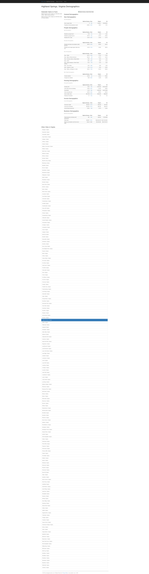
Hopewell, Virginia (45, 327)
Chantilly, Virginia (45, 203)
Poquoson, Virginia (45, 446)
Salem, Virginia (45, 474)
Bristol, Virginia (45, 177)
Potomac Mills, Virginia (46, 450)
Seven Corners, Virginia (46, 479)
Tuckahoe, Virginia (45, 519)
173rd (91, 47)
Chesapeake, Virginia (46, 210)
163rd (91, 104)
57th (91, 62)
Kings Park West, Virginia (47, 341)
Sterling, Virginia (45, 498)
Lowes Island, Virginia (46, 379)
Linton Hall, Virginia (45, 372)
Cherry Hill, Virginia (45, 208)
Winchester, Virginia (46, 548)
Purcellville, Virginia (45, 455)
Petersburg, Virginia (46, 441)
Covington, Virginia (45, 224)
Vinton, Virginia (45, 529)
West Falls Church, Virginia (47, 541)
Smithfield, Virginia (45, 484)
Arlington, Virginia (45, 139)
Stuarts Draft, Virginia (46, 505)
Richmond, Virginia (45, 465)
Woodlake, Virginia (45, 555)
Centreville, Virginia (45, 198)
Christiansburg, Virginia (46, 215)
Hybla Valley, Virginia (46, 331)
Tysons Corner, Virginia (46, 522)
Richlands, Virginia (45, 462)
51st (91, 35)
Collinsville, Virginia (45, 217)
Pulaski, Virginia (45, 453)
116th (91, 92)
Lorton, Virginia (45, 377)
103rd (91, 120)
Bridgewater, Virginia (46, 174)
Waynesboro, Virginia (46, 538)
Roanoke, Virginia (45, 467)
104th (91, 88)
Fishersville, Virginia (46, 270)
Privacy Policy (65, 572)
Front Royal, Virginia (46, 291)
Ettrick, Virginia (45, 253)
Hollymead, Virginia (45, 324)
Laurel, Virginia (45, 360)
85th (91, 117)
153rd (91, 44)
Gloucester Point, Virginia (47, 303)
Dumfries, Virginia (45, 243)
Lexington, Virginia (45, 367)
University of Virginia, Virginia (47, 524)
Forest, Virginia (45, 274)
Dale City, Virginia (45, 234)
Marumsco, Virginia (45, 400)
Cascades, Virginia (45, 193)
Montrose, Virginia (45, 417)
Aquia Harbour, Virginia (46, 136)
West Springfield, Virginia (46, 543)
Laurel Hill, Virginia (45, 362)
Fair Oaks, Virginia (45, 262)
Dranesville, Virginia (46, 239)
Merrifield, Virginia (45, 412)
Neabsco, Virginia (45, 422)
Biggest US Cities (59, 1)
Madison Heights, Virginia (47, 384)
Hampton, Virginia (45, 312)
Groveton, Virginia (45, 310)
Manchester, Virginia (46, 391)
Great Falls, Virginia (46, 305)
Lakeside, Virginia (45, 355)
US (42, 1)
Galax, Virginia (45, 296)
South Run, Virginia (45, 491)
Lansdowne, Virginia (46, 358)
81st (91, 95)
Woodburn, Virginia (45, 553)
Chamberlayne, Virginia (46, 201)
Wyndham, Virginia (45, 562)
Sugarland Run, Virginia (46, 512)
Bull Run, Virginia (45, 186)
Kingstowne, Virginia (46, 343)
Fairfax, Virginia (45, 255)
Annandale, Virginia (45, 134)
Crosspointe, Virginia (46, 227)
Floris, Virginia (44, 272)
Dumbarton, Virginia (46, 241)
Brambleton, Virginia (46, 170)
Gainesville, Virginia (45, 293)
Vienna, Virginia (45, 527)
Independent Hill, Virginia (46, 336)
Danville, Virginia (45, 236)
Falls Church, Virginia (46, 265)
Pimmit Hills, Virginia (46, 443)
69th (91, 86)
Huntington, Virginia (45, 329)
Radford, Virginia (45, 458)
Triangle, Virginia (45, 517)
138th (91, 65)
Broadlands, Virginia (46, 179)
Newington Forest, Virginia (47, 429)
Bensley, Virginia (45, 158)
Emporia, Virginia (45, 251)
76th (91, 23)
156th (91, 93)
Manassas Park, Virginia (46, 389)
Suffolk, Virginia (45, 510)
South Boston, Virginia (46, 486)
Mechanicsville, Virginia (46, 410)
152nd (91, 106)
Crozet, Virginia (45, 229)
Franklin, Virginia (45, 284)
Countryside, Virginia (46, 222)
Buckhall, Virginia (45, 182)
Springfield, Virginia (45, 493)
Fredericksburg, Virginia (46, 289)
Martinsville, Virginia (46, 398)
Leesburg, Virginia (45, 365)
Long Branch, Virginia (46, 374)
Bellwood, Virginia (45, 153)
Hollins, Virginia (45, 322)
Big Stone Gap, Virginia (46, 160)
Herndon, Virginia (45, 317)
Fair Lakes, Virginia (45, 260)
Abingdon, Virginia (45, 129)
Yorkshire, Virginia (45, 567)
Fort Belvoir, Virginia (46, 277)
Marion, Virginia (45, 396)
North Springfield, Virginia (47, 436)
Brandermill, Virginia (46, 172)
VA (44, 1)
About (65, 1)
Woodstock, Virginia (46, 560)
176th (91, 69)
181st (91, 55)
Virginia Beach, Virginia (46, 531)
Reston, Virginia (45, 460)
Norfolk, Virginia (45, 434)
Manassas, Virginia (45, 386)
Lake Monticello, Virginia (46, 348)
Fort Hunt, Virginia (45, 279)
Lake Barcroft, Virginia (46, 346)
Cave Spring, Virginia (46, 196)
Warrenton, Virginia (45, 536)
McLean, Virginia (45, 403)
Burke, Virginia (45, 189)
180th (91, 60)
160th (91, 77)
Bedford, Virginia (45, 148)
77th (91, 33)
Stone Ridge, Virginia (46, 500)
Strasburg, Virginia (45, 503)
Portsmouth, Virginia (46, 448)
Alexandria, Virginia (45, 132)
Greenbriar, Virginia (45, 308)
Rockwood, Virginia (45, 469)
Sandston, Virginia (45, 477)
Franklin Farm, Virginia (46, 286)
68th (91, 90)
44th (91, 108)
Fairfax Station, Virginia (46, 258)
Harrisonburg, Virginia (46, 315)
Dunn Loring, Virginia (46, 246)
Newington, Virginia (45, 427)
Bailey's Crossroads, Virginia (47, 146)
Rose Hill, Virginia (45, 472)
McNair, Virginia (45, 405)
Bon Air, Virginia (45, 167)
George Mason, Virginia (46, 298)
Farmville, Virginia (45, 267)
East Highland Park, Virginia (47, 248)
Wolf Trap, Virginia (45, 550)
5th (91, 57)
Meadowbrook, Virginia (46, 408)
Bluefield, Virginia (45, 165)
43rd (91, 58)
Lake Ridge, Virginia (46, 353)
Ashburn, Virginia (45, 141)
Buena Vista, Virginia (46, 184)
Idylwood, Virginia (45, 334)
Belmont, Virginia (45, 155)
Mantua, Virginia (45, 393)
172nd (91, 67)
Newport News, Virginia (46, 431)
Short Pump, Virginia (46, 481)
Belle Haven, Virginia (46, 151)
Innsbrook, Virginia (45, 339)
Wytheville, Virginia (45, 565)
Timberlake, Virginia (46, 515)
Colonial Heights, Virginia (46, 220)
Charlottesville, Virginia (46, 205)
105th (91, 37)
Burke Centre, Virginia (46, 191)
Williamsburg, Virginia (46, 546)
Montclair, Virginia (45, 415)
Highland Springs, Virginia (47, 320)
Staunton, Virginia (45, 496)
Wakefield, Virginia (45, 534)
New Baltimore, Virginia (46, 424)
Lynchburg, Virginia (45, 381)
